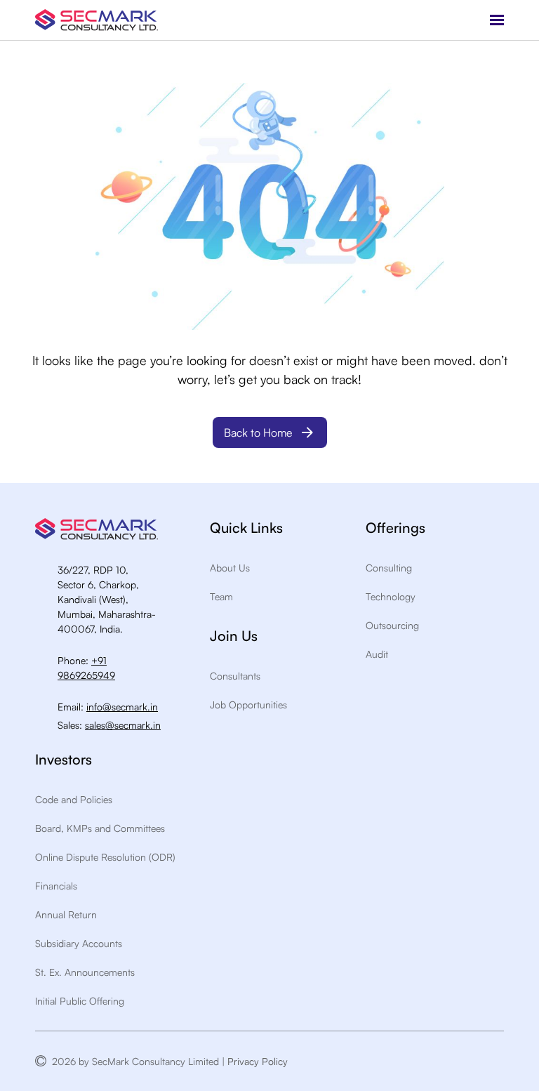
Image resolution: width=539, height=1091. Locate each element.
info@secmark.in (122, 707)
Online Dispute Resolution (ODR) (105, 857)
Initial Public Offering (79, 1001)
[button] (497, 20)
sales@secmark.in (123, 725)
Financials (56, 886)
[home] (96, 20)
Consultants (235, 676)
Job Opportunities (248, 704)
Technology (390, 596)
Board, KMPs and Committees (100, 828)
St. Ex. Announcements (85, 972)
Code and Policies (73, 799)
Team (221, 596)
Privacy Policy (260, 1061)
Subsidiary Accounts (78, 943)
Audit (377, 654)
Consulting (389, 568)
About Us (230, 568)
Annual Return (66, 914)
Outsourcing (392, 625)
